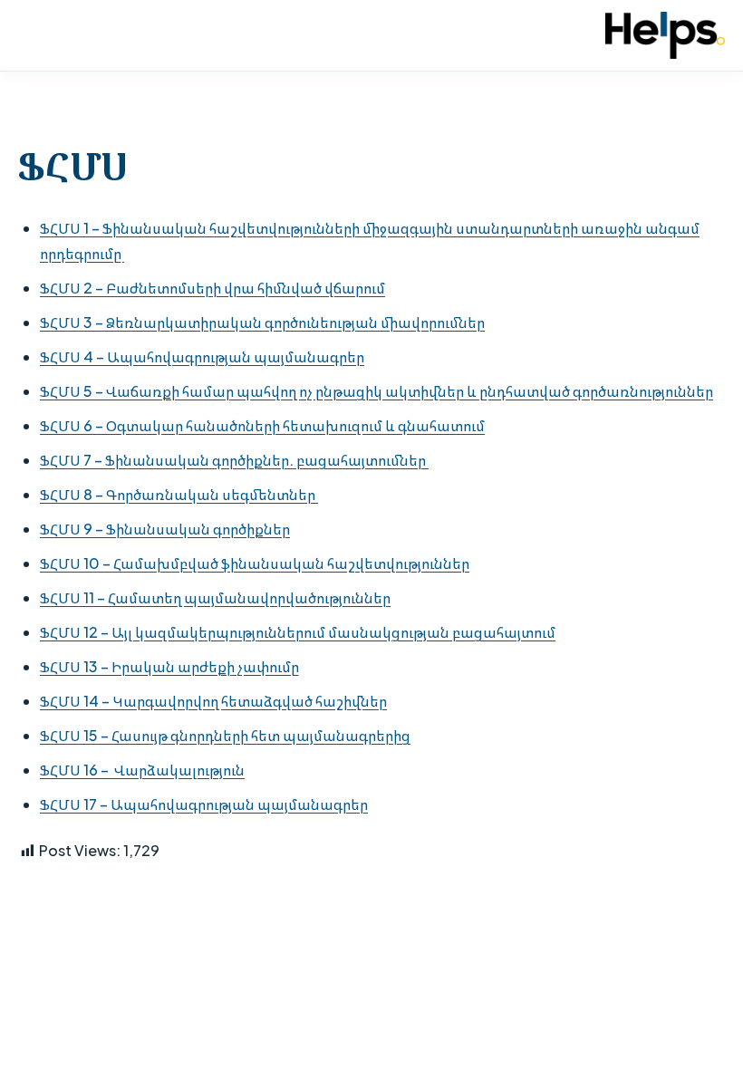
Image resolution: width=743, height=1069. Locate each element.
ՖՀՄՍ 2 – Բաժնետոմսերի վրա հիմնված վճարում (212, 287)
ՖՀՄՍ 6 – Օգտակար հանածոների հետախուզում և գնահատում (262, 425)
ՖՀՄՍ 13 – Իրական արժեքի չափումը (169, 666)
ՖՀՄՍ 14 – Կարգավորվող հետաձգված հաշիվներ (213, 700)
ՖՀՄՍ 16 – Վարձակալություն (142, 769)
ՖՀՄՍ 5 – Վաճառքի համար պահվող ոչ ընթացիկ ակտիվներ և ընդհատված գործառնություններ (376, 390)
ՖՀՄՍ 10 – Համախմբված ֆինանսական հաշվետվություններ (254, 563)
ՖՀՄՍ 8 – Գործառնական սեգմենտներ (179, 494)
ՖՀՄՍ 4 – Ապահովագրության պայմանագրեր (202, 356)
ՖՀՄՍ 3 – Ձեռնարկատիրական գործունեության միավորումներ (262, 322)
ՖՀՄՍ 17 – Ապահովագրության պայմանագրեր (204, 804)
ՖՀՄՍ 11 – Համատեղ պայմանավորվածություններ (215, 597)
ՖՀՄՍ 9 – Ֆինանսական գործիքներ (165, 528)
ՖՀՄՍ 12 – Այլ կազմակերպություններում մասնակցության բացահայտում (297, 631)
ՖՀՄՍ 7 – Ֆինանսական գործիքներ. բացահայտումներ (234, 459)
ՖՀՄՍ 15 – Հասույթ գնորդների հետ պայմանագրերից (225, 735)
